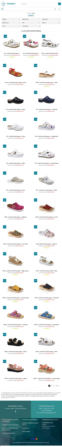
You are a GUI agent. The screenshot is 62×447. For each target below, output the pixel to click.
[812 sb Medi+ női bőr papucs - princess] (46, 234)
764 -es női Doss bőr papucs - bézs (15, 190)
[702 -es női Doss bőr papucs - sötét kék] (46, 99)
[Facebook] (15, 411)
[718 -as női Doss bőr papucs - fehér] (15, 153)
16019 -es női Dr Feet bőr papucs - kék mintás (46, 324)
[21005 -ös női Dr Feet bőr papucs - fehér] (46, 72)
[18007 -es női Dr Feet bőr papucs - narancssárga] (46, 368)
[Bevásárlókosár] (59, 9)
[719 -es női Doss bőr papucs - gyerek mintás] (46, 153)
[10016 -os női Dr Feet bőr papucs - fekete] (15, 341)
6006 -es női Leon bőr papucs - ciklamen (15, 217)
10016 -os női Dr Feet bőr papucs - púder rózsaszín (15, 378)
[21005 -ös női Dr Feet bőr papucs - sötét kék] (46, 287)
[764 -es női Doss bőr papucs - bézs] (15, 180)
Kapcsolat (26, 428)
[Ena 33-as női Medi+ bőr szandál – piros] (15, 72)
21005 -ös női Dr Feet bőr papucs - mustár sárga (15, 297)
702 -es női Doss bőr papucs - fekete (15, 109)
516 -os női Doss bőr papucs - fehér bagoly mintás (31, 53)
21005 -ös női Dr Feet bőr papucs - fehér (46, 82)
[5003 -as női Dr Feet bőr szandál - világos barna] (15, 260)
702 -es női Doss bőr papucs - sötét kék (46, 109)
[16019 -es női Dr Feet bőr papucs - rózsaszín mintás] (15, 314)
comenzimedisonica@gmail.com (47, 412)
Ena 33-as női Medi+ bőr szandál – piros (15, 82)
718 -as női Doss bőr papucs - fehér (15, 163)
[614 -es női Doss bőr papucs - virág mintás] (46, 126)
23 (56, 385)
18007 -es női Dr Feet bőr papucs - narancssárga (46, 378)
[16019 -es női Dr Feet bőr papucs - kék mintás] (46, 314)
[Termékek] (2, 9)
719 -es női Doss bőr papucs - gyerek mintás (46, 163)
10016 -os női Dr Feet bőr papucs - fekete (15, 351)
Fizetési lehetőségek (30, 420)
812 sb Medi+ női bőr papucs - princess (46, 244)
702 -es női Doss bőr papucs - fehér (15, 136)
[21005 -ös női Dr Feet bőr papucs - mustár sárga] (15, 287)
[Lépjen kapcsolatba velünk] (55, 9)
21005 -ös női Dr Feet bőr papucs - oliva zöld (15, 244)
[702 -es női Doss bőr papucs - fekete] (15, 99)
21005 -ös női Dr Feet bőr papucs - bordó (46, 217)
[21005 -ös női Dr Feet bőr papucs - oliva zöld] (15, 234)
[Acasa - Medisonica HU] (8, 3)
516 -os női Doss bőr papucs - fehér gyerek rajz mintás (12, 53)
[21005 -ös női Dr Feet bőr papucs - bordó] (46, 207)
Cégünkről (26, 431)
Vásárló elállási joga (10, 425)
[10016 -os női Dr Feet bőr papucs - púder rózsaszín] (15, 368)
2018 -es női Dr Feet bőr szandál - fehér (50, 53)
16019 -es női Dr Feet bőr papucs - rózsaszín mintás (15, 324)
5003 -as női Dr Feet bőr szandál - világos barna (16, 271)
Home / (29, 13)
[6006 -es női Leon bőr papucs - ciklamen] (15, 207)
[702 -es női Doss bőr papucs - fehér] (15, 126)
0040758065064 (47, 410)
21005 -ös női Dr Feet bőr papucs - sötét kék (47, 297)
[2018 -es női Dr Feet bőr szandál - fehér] (50, 43)
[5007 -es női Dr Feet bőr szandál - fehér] (46, 260)
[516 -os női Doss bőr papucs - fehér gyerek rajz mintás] (12, 43)
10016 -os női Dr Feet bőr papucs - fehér (46, 351)
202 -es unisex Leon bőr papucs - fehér (46, 190)
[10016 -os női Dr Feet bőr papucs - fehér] (46, 341)
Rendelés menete (8, 433)
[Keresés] (59, 4)
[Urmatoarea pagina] (59, 386)
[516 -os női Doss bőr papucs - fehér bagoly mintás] (31, 43)
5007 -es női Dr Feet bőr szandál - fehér (46, 271)
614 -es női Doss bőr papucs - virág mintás (46, 136)
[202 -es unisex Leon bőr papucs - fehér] (46, 180)
